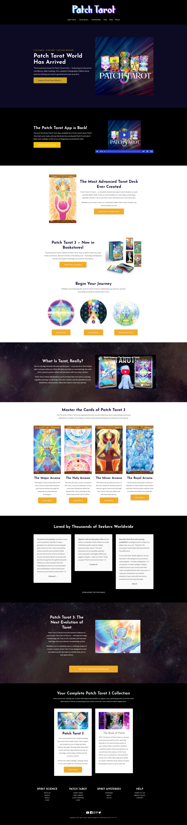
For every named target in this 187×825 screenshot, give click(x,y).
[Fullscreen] (151, 151)
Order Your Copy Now (73, 265)
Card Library (83, 19)
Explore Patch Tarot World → (50, 80)
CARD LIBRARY (78, 795)
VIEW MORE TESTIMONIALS (93, 592)
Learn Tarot (71, 19)
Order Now (72, 769)
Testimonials (96, 19)
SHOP (47, 800)
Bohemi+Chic (113, 817)
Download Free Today (47, 145)
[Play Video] (97, 151)
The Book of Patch (114, 733)
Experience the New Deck (109, 211)
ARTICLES (47, 793)
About (117, 19)
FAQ (105, 19)
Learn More (47, 500)
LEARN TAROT (78, 793)
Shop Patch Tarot (126, 332)
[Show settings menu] (147, 151)
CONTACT (139, 798)
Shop (111, 19)
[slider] (122, 151)
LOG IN (108, 798)
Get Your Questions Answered (93, 669)
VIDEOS (47, 795)
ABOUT (47, 798)
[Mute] (143, 151)
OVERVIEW (109, 793)
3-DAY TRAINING (78, 798)
